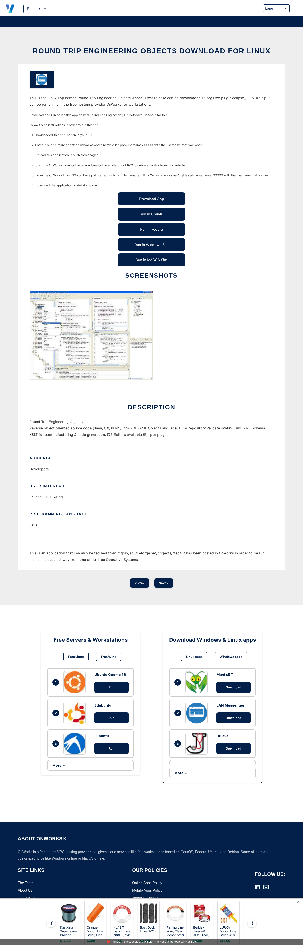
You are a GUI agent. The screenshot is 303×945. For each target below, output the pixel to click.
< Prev (139, 583)
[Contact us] (266, 887)
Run (112, 687)
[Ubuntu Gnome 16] (75, 682)
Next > (164, 583)
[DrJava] (197, 744)
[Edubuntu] (75, 713)
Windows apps (231, 657)
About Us (25, 890)
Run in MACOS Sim (151, 260)
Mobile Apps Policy (147, 890)
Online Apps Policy (147, 883)
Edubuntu (102, 705)
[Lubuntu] (75, 744)
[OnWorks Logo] (10, 9)
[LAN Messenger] (197, 713)
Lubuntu (101, 736)
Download (233, 687)
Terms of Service (145, 898)
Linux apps (194, 657)
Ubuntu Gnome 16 (110, 674)
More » (58, 765)
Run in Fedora (151, 229)
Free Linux (76, 657)
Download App (151, 199)
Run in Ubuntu (151, 214)
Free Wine (108, 657)
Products (34, 9)
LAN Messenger (230, 705)
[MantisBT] (197, 682)
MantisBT (224, 674)
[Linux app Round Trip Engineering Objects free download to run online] (42, 79)
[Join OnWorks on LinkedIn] (257, 887)
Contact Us (26, 898)
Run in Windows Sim (152, 244)
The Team (25, 883)
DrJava (222, 736)
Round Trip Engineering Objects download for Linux (151, 51)
